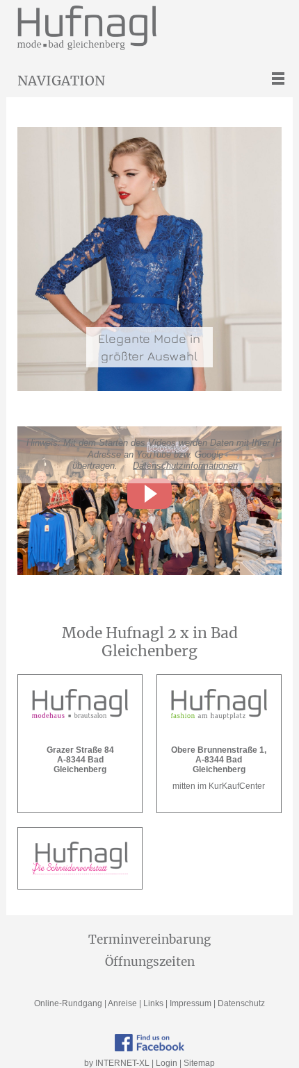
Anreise (122, 1003)
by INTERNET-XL (117, 1063)
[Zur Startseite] (155, 28)
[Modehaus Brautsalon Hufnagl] (80, 704)
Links (153, 1003)
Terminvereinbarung (149, 939)
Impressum (190, 1003)
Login (166, 1063)
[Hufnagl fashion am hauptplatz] (219, 704)
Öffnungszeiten (150, 961)
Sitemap (199, 1063)
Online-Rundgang (68, 1003)
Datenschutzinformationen (185, 465)
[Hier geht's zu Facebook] (149, 1043)
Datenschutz (241, 1003)
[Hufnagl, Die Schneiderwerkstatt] (80, 858)
